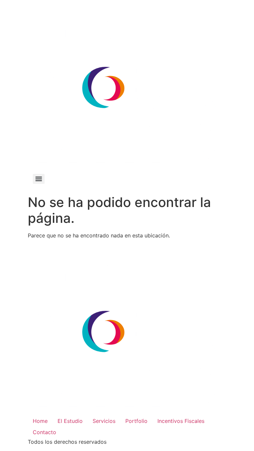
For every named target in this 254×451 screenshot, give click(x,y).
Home (40, 421)
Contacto (44, 432)
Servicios (104, 421)
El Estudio (70, 421)
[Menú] (39, 179)
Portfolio (136, 421)
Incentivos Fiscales (180, 421)
